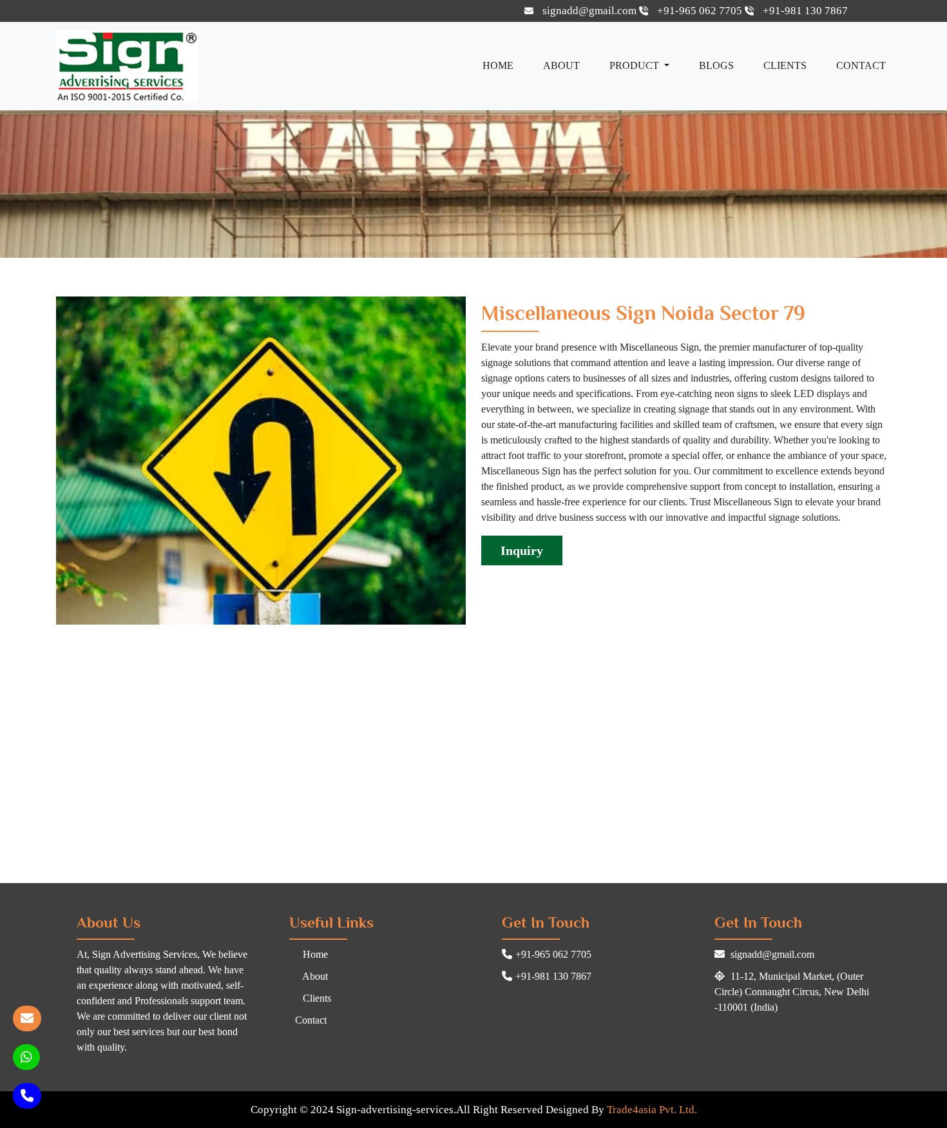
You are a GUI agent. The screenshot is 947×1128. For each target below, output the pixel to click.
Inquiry (522, 550)
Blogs (716, 65)
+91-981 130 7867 (804, 11)
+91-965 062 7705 (700, 11)
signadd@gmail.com (589, 11)
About (561, 65)
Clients (785, 65)
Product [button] (635, 65)
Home (498, 65)
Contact (861, 65)
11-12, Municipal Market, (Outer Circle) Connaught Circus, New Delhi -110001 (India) (791, 992)
